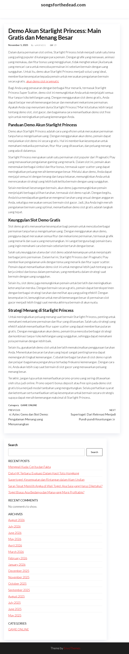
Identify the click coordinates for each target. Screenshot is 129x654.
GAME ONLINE (28, 405)
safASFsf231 (40, 45)
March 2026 (16, 552)
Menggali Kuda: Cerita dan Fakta (29, 467)
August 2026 (16, 520)
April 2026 (15, 545)
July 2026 (14, 526)
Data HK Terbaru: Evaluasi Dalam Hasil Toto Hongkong (43, 473)
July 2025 (14, 602)
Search (13, 445)
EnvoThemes (72, 648)
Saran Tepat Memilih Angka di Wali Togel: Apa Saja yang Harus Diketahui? (55, 486)
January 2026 (17, 564)
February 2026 (17, 558)
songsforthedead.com (63, 4)
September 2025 (19, 590)
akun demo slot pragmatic (42, 81)
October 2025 (17, 583)
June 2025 (15, 609)
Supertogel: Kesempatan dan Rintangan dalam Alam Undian (46, 479)
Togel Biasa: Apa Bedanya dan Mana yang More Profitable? (46, 492)
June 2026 (15, 533)
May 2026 (14, 539)
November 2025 (18, 577)
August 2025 (16, 596)
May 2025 (14, 615)
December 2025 (18, 571)
